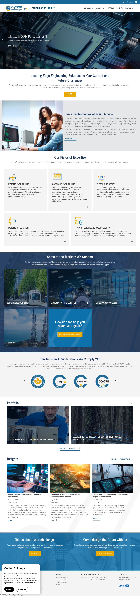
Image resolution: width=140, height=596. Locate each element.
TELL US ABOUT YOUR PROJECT (70, 334)
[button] (88, 8)
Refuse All (22, 589)
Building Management (62, 582)
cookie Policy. (31, 583)
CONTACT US (70, 94)
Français (130, 2)
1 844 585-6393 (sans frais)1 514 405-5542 (127, 579)
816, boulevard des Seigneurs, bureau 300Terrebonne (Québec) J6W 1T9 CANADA (94, 579)
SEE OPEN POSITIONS (105, 553)
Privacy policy (22, 595)
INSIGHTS (119, 8)
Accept (9, 589)
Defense (58, 584)
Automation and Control (62, 580)
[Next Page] (131, 403)
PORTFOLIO (110, 8)
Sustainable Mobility (62, 577)
